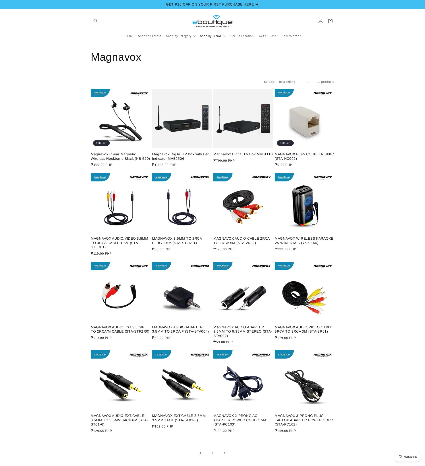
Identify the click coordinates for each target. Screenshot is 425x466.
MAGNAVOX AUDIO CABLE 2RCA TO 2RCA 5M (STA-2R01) (241, 241)
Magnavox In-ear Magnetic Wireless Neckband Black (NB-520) (120, 156)
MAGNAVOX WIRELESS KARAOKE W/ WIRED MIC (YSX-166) (304, 241)
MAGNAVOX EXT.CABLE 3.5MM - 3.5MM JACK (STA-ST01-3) (180, 418)
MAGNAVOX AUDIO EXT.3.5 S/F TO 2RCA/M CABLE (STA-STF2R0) (120, 329)
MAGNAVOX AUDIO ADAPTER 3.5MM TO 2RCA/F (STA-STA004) (180, 329)
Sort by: (269, 82)
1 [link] (200, 453)
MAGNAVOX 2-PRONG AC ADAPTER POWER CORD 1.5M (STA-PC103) (239, 420)
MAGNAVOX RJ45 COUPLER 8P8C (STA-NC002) (304, 156)
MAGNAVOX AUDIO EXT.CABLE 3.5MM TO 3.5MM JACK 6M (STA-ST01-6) (119, 420)
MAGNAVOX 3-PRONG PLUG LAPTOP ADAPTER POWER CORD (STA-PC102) (304, 420)
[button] (95, 21)
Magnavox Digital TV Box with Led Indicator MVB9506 (181, 156)
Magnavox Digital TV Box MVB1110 (243, 154)
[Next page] (224, 453)
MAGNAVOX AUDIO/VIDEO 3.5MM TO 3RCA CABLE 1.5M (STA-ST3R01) (119, 243)
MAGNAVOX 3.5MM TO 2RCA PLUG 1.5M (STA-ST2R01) (177, 241)
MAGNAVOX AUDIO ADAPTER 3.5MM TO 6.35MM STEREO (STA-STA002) (242, 331)
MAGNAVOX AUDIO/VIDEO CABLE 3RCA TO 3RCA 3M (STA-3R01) (304, 329)
